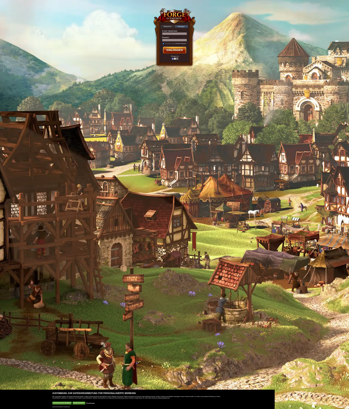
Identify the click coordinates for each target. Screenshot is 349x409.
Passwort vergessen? (181, 43)
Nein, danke (79, 403)
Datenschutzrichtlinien (57, 406)
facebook (173, 59)
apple (177, 59)
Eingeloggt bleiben (170, 43)
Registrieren (167, 26)
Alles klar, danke (62, 403)
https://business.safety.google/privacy (159, 398)
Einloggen (181, 26)
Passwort (165, 37)
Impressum (67, 406)
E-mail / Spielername (169, 31)
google (175, 59)
